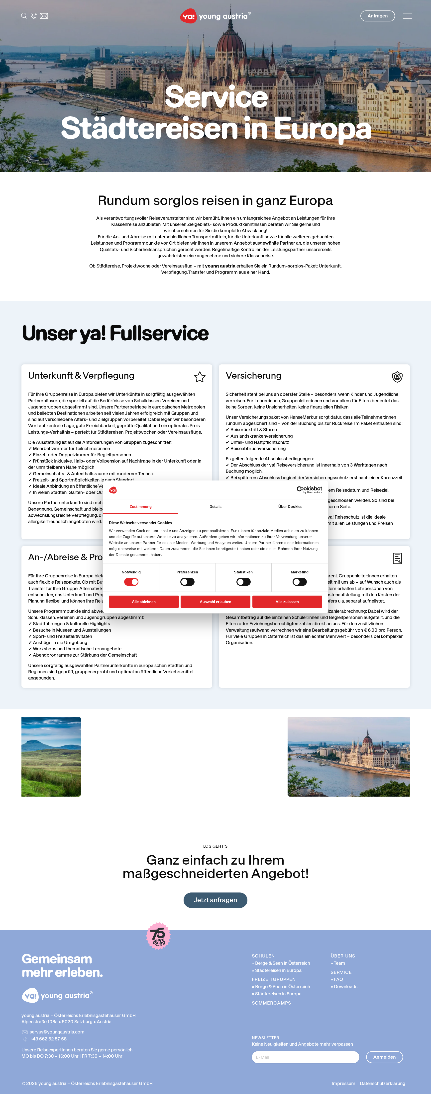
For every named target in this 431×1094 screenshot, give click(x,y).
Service (341, 972)
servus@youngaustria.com (57, 1032)
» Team (338, 963)
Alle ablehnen (144, 602)
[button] (215, 16)
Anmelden (384, 1057)
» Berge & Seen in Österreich (281, 963)
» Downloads (344, 986)
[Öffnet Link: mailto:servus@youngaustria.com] (44, 16)
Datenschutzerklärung (382, 1083)
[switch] (187, 582)
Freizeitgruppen (274, 979)
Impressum (343, 1083)
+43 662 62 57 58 (48, 1039)
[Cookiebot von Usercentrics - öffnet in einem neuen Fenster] (300, 490)
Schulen (263, 956)
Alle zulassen (287, 602)
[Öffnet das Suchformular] (24, 16)
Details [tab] (216, 506)
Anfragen (378, 16)
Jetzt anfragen (215, 900)
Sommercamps (271, 1003)
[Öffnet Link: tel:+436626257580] (34, 16)
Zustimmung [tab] (141, 506)
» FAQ (337, 979)
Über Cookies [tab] (290, 506)
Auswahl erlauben (215, 602)
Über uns (343, 956)
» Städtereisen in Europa (277, 970)
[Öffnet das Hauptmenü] (407, 16)
